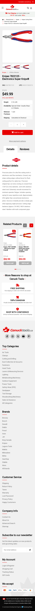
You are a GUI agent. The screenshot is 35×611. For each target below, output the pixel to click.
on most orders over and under (18, 14)
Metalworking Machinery (11, 378)
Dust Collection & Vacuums (12, 362)
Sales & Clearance (9, 400)
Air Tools (5, 352)
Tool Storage (7, 394)
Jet (3, 437)
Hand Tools (6, 368)
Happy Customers (9, 502)
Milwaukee (6, 453)
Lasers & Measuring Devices (12, 371)
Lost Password (7, 496)
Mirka (4, 456)
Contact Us (6, 517)
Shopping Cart (7, 569)
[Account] (31, 8)
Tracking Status (8, 572)
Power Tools (6, 384)
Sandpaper (6, 390)
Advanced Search (8, 523)
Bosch (4, 421)
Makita (4, 449)
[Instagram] (12, 336)
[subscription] (30, 550)
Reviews (24, 149)
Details (10, 149)
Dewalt (4, 424)
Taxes (4, 490)
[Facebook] (7, 336)
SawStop (5, 459)
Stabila (4, 462)
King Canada (6, 440)
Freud (4, 430)
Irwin (4, 434)
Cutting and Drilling (9, 359)
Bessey (5, 418)
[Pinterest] (29, 336)
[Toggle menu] (2, 7)
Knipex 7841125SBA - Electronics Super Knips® (10, 248)
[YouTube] (23, 336)
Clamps (5, 356)
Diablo (4, 427)
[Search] (28, 8)
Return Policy (7, 486)
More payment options (17, 141)
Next (31, 225)
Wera (4, 465)
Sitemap (5, 526)
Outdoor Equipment (9, 381)
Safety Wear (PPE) (9, 387)
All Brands (6, 469)
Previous (25, 225)
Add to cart (18, 132)
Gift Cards (6, 575)
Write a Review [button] (14, 72)
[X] (18, 336)
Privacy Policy (7, 499)
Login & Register (8, 566)
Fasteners (6, 365)
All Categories (7, 403)
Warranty (5, 493)
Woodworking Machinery (11, 397)
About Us (5, 520)
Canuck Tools (9, 598)
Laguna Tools (7, 446)
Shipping (5, 483)
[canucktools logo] (17, 329)
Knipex (4, 443)
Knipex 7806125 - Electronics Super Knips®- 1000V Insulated (24, 249)
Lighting (5, 375)
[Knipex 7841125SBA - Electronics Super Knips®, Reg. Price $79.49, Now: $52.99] (10, 235)
